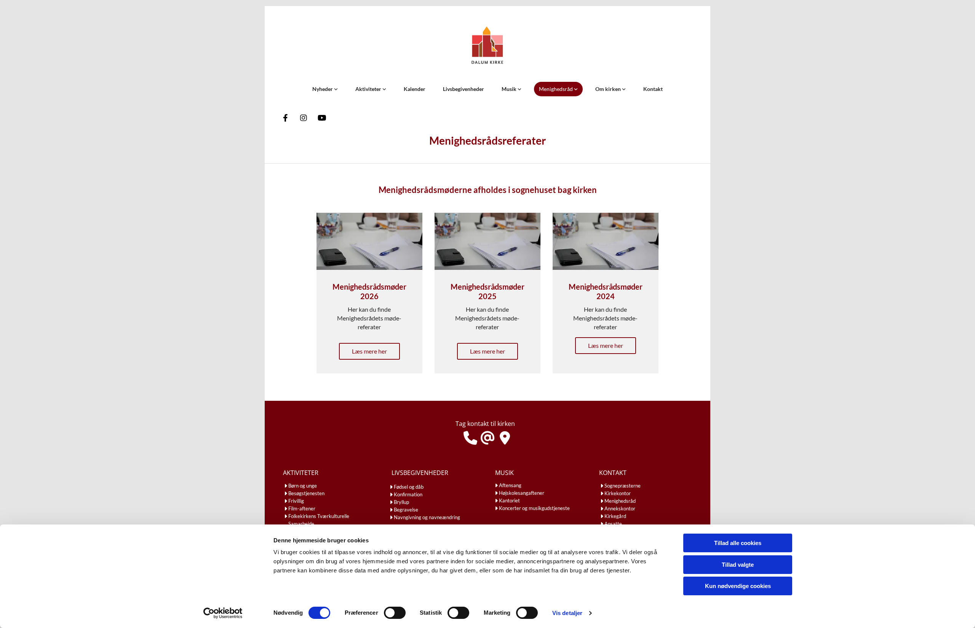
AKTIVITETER (300, 473)
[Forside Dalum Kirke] (487, 46)
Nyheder (323, 89)
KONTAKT (613, 473)
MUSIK (504, 473)
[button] (369, 351)
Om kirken (608, 89)
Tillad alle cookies (737, 543)
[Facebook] (285, 118)
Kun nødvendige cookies (738, 586)
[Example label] (322, 118)
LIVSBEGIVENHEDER (420, 473)
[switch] (395, 613)
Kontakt (653, 89)
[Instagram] (303, 118)
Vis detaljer (567, 613)
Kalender (414, 89)
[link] (325, 89)
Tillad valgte (738, 564)
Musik (510, 89)
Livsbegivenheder (463, 89)
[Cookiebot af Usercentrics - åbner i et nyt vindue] (223, 613)
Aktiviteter (368, 89)
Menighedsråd (556, 89)
